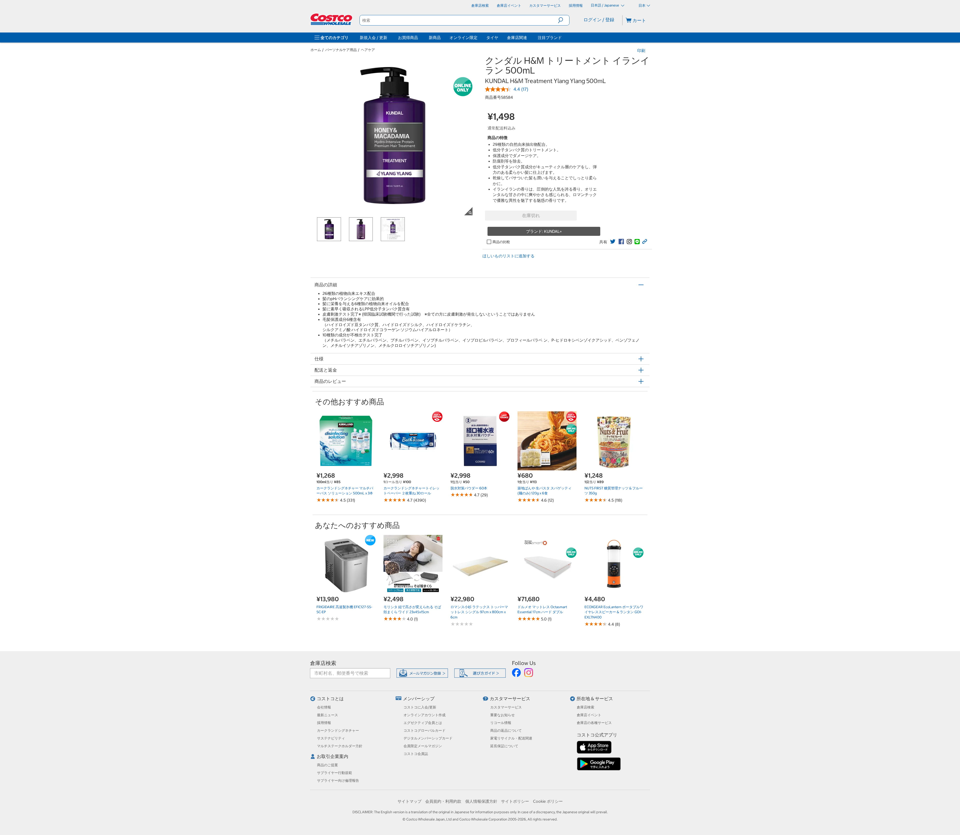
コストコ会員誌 (416, 753)
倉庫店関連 (517, 37)
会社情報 (324, 707)
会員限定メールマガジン (423, 746)
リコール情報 (500, 722)
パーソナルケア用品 (341, 50)
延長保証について (504, 746)
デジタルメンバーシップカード (428, 738)
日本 (642, 5)
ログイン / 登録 (599, 20)
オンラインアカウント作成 (425, 715)
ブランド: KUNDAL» (544, 231)
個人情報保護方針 (481, 801)
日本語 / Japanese (605, 5)
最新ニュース (327, 715)
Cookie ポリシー (548, 801)
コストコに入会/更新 (420, 707)
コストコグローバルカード (425, 730)
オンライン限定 (464, 37)
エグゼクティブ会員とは (423, 722)
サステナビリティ (331, 738)
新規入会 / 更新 (373, 37)
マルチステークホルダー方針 (339, 746)
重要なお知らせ (502, 715)
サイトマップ (410, 801)
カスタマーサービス (510, 698)
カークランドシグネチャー (338, 730)
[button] (563, 20)
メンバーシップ (418, 698)
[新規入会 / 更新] (388, 37)
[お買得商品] (419, 37)
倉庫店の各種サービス (594, 722)
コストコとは (330, 698)
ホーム (315, 50)
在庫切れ (531, 215)
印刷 (641, 50)
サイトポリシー (515, 801)
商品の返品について (506, 730)
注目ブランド (550, 37)
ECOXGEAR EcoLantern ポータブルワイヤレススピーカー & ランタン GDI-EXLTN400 (613, 612)
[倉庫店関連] (528, 37)
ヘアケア (368, 50)
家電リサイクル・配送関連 (511, 738)
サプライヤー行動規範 (334, 772)
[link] (613, 241)
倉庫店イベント (589, 715)
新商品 (435, 37)
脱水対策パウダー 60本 (468, 488)
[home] (332, 19)
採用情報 (324, 722)
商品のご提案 (327, 765)
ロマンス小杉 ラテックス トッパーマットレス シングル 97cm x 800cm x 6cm (479, 612)
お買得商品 (408, 37)
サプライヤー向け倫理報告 (338, 780)
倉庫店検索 (323, 663)
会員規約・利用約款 (443, 801)
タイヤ (492, 37)
